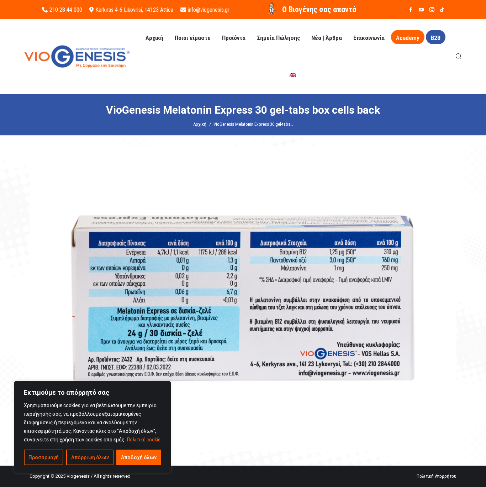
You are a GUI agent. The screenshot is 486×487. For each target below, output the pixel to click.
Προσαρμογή (43, 457)
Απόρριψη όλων (90, 457)
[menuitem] (292, 75)
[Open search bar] (459, 56)
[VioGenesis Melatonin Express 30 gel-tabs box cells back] (243, 298)
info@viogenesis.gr (208, 9)
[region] (92, 427)
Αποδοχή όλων (139, 457)
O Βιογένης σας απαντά (319, 9)
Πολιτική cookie (143, 439)
